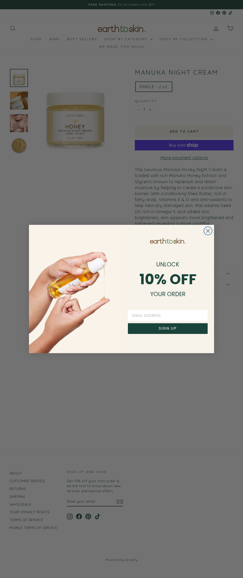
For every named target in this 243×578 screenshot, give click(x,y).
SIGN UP (168, 328)
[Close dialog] (208, 231)
